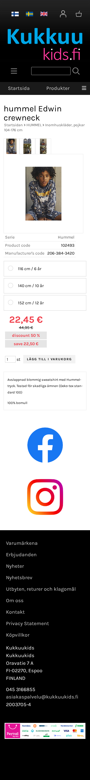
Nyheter (15, 566)
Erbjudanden (21, 554)
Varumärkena (22, 543)
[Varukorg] (78, 14)
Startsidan (13, 125)
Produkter (58, 88)
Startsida (19, 88)
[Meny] (84, 88)
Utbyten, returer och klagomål (41, 589)
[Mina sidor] (63, 14)
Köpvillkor (18, 635)
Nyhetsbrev (19, 577)
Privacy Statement (27, 623)
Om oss (15, 600)
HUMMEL (34, 125)
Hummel (66, 237)
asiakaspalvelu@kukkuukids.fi (42, 697)
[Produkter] (14, 71)
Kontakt (15, 612)
